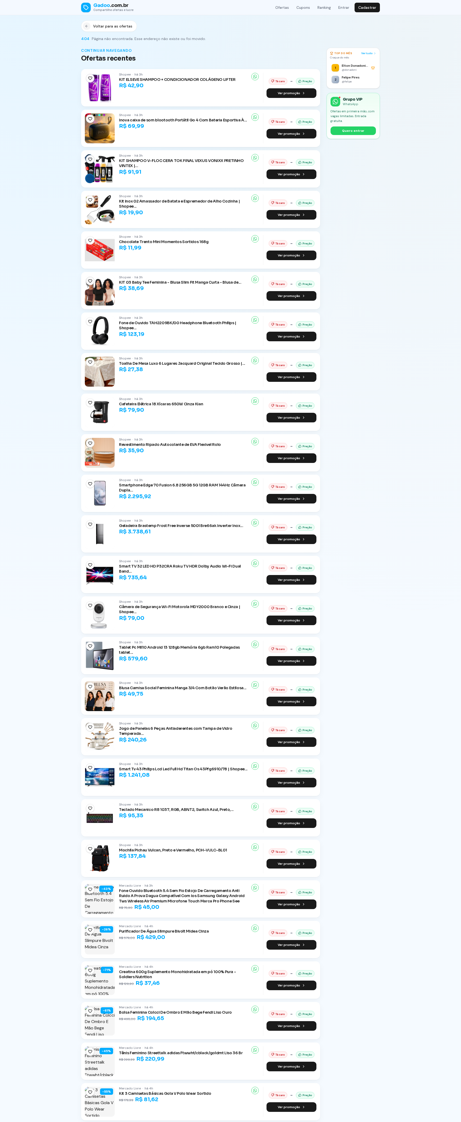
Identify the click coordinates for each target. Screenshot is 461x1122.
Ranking (324, 7)
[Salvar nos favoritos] (90, 78)
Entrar (343, 7)
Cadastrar (367, 7)
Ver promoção (289, 93)
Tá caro (280, 81)
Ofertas (282, 7)
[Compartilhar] (255, 76)
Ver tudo (367, 53)
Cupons (303, 7)
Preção (307, 81)
